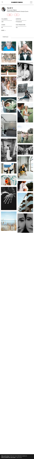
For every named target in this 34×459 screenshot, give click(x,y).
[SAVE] (16, 15)
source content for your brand (8, 457)
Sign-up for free (5, 456)
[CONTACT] (9, 15)
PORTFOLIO (5, 37)
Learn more (19, 457)
